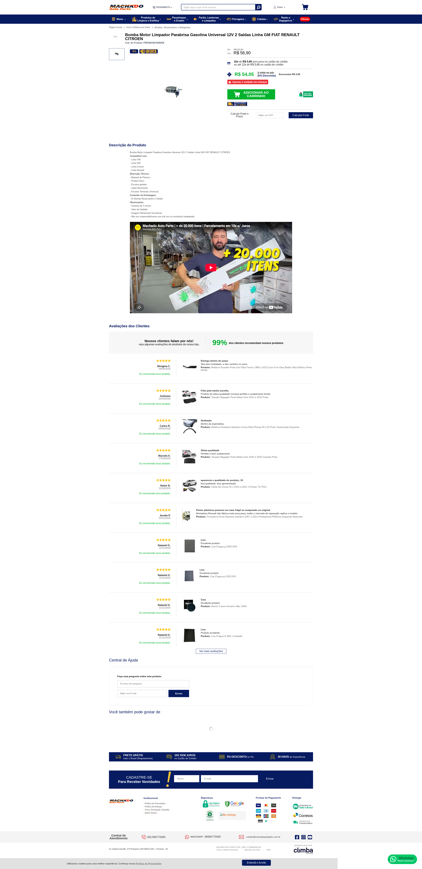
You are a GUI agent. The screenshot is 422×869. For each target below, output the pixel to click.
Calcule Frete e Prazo (240, 115)
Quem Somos (151, 813)
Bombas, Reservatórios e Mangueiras (173, 27)
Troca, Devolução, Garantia (157, 810)
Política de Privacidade (148, 863)
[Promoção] (148, 51)
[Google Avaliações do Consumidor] (232, 815)
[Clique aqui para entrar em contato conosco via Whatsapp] (402, 859)
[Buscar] (258, 7)
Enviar (178, 693)
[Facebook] (297, 837)
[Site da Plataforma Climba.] (303, 849)
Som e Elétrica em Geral (138, 27)
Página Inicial (115, 27)
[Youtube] (310, 837)
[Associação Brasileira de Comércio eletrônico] (209, 816)
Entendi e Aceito (256, 862)
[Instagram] (303, 837)
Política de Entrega (153, 806)
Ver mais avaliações (211, 651)
